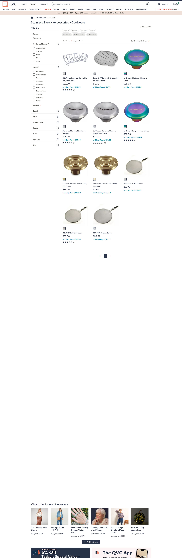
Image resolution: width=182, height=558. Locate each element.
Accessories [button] (92, 34)
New (13, 9)
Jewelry (80, 9)
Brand (35, 111)
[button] (160, 4)
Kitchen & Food (41, 18)
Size (34, 145)
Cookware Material (41, 44)
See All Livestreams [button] (91, 542)
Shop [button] (23, 4)
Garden (56, 9)
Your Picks (6, 9)
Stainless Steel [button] (79, 34)
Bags (94, 9)
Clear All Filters (146, 26)
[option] (91, 12)
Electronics (109, 9)
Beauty (72, 9)
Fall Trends (22, 9)
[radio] (64, 74)
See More (36, 105)
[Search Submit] (147, 4)
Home (101, 9)
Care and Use (38, 122)
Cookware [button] (67, 34)
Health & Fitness (141, 9)
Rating (35, 128)
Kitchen (119, 9)
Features (36, 139)
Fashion (64, 9)
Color (35, 134)
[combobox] (98, 4)
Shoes (88, 9)
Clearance (47, 9)
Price (35, 117)
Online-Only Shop (35, 9)
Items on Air (44, 4)
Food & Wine (128, 9)
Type (36, 67)
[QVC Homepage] (32, 18)
